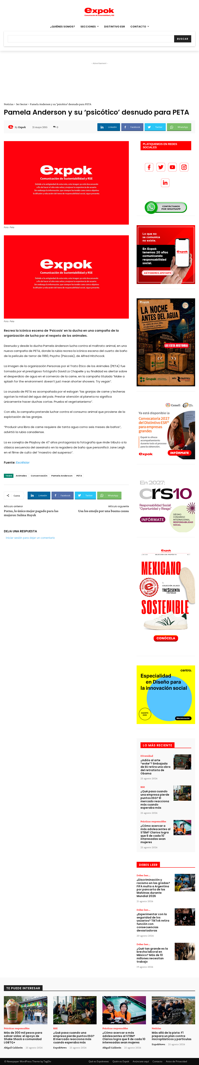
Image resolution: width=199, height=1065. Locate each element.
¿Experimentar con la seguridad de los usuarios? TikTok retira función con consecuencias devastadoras (153, 922)
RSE (143, 787)
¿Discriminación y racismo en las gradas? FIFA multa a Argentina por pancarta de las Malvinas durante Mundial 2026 (153, 888)
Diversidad (147, 755)
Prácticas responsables (153, 821)
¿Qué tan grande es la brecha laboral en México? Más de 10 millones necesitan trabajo (152, 955)
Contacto (157, 1061)
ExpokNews (60, 1047)
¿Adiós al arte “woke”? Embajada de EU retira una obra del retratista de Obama (155, 766)
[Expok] (11, 127)
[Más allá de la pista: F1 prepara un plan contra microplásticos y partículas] (173, 1010)
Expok (22, 127)
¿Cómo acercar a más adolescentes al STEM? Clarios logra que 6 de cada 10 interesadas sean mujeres (155, 834)
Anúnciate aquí (141, 1061)
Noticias (8, 104)
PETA (79, 475)
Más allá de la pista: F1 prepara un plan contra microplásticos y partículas (171, 1036)
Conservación (39, 475)
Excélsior (23, 462)
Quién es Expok (121, 1061)
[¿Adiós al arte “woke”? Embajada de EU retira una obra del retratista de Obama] (182, 762)
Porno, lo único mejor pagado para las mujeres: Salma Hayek (31, 513)
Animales (21, 475)
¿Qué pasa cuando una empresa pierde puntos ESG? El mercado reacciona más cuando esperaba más (155, 799)
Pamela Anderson (61, 475)
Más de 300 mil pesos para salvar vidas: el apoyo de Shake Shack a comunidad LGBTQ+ (23, 1037)
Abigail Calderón (13, 1047)
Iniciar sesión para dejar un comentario (30, 537)
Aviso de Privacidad (176, 1061)
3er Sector (21, 104)
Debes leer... (143, 875)
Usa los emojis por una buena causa (103, 511)
